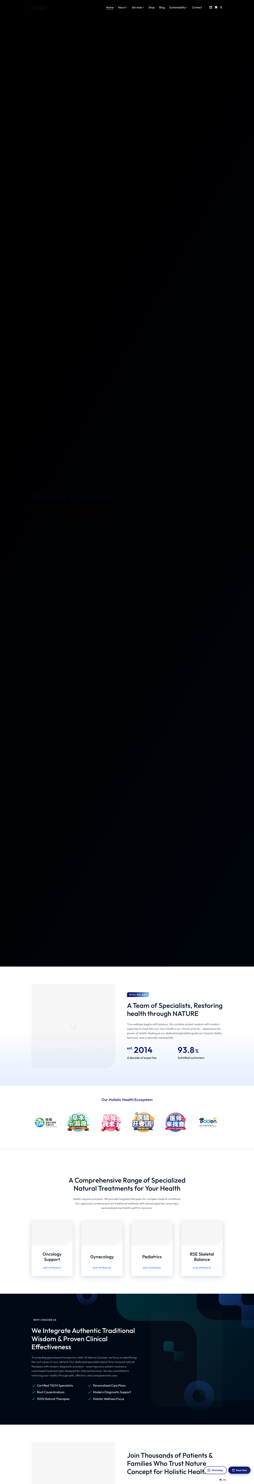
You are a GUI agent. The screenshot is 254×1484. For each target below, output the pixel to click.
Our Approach (52, 1267)
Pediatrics (152, 1256)
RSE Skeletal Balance (202, 1256)
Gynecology (102, 1256)
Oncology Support (52, 1256)
